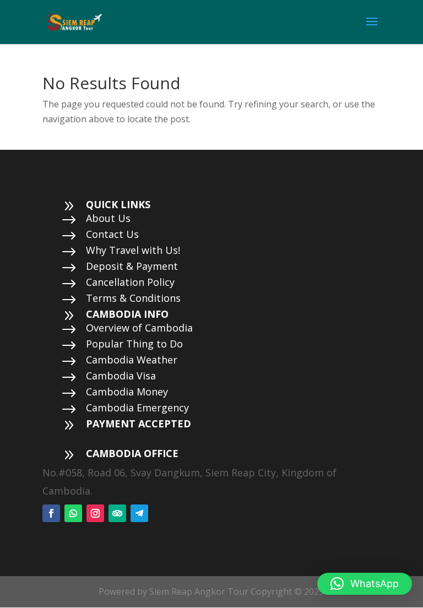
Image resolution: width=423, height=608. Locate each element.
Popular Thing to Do (134, 343)
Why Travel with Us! (133, 250)
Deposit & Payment (132, 266)
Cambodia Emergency (137, 407)
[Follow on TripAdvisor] (117, 513)
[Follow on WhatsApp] (73, 513)
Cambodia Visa (121, 375)
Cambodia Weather (131, 359)
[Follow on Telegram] (139, 513)
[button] (364, 584)
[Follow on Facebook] (51, 513)
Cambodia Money (127, 391)
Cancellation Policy (130, 282)
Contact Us (112, 234)
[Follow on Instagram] (95, 513)
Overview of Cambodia (139, 327)
